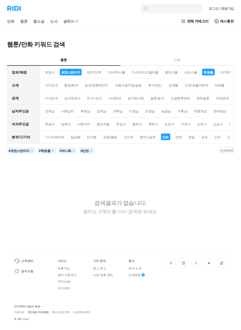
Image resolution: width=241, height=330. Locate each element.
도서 (54, 21)
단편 (165, 137)
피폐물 (219, 85)
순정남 (150, 111)
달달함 (75, 137)
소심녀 (218, 124)
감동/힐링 (110, 137)
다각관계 (51, 98)
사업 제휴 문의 (103, 275)
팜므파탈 (103, 124)
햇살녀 (50, 124)
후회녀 (153, 124)
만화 (11, 21)
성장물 (173, 85)
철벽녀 (137, 124)
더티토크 (51, 85)
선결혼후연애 (180, 98)
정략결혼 (203, 98)
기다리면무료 (54, 137)
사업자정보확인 (82, 312)
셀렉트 (69, 21)
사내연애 (114, 98)
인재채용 (135, 275)
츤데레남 (219, 111)
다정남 (134, 111)
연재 (178, 137)
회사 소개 (135, 268)
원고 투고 (99, 268)
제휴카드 (64, 268)
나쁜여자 (83, 124)
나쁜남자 (67, 111)
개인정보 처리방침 (38, 312)
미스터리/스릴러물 (145, 72)
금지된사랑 (136, 98)
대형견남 (200, 111)
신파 (217, 137)
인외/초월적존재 (196, 85)
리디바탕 (64, 288)
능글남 (166, 111)
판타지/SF (94, 72)
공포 (204, 137)
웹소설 (38, 21)
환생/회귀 (71, 85)
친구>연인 (94, 98)
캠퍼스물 (171, 72)
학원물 (208, 72)
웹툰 (24, 21)
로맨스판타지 (70, 72)
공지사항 (27, 271)
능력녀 (66, 124)
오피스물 (190, 72)
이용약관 (19, 312)
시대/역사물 (116, 72)
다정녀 (185, 124)
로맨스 (50, 72)
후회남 (85, 111)
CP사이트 (64, 281)
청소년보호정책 (61, 312)
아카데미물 (228, 72)
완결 (191, 137)
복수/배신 (155, 85)
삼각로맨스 (72, 98)
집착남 (101, 111)
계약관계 (222, 98)
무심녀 (121, 124)
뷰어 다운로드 (67, 275)
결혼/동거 (157, 98)
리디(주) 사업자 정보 (27, 306)
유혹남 (182, 111)
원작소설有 (148, 137)
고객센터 (27, 261)
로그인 (221, 8)
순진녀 (202, 124)
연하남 (50, 111)
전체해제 (226, 150)
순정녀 (169, 124)
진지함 (91, 137)
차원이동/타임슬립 (128, 85)
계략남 (118, 111)
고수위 (128, 137)
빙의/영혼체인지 (96, 85)
